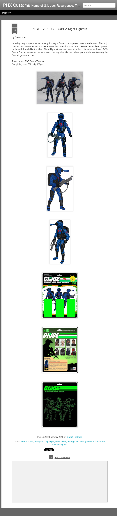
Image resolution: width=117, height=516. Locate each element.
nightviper (49, 441)
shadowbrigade (59, 444)
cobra (24, 441)
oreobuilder (60, 441)
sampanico (100, 441)
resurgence (72, 441)
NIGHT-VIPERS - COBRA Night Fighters (59, 28)
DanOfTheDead (74, 436)
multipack (39, 441)
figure (30, 441)
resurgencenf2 (87, 441)
